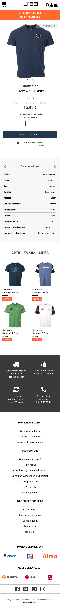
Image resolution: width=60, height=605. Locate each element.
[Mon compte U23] (51, 4)
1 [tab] (27, 79)
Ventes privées (30, 492)
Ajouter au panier (30, 134)
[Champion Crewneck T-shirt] (30, 51)
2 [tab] (32, 79)
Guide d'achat (30, 520)
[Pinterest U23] (34, 590)
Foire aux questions (30, 515)
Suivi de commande (30, 436)
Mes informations (30, 430)
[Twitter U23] (26, 590)
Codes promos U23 (30, 481)
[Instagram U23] (43, 590)
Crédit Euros (30, 509)
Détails (41, 145)
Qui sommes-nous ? (30, 459)
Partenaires (30, 464)
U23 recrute (30, 486)
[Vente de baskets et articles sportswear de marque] (30, 4)
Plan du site (30, 531)
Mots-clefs (30, 526)
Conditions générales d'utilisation (30, 475)
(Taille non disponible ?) (30, 117)
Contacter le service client (30, 442)
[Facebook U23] (17, 590)
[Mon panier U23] (56, 4)
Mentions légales (30, 602)
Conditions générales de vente (30, 470)
